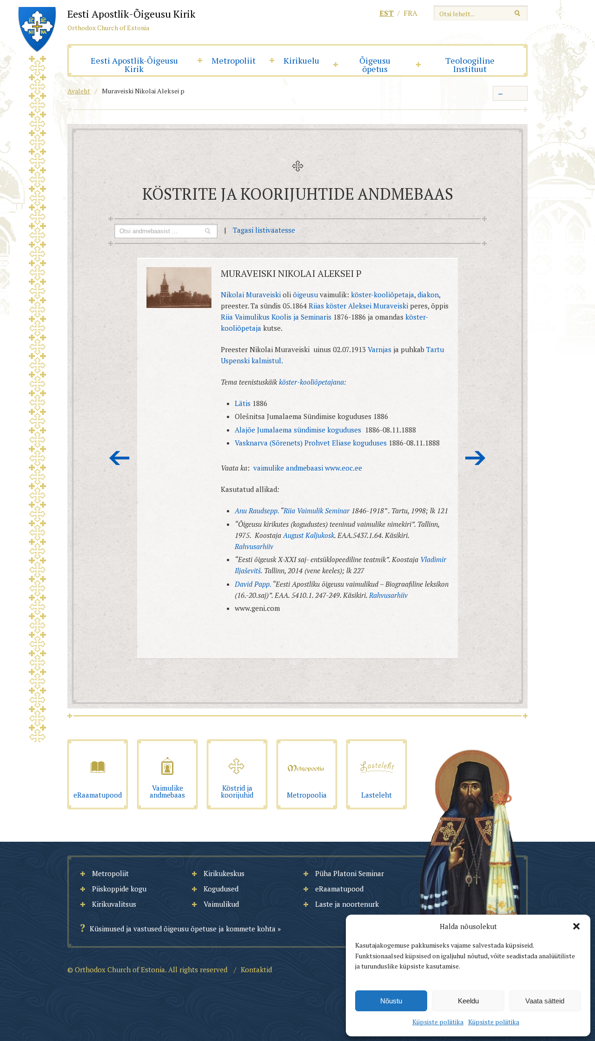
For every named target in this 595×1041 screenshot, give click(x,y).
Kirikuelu (301, 60)
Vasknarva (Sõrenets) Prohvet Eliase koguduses (312, 442)
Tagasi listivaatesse (264, 230)
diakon (428, 294)
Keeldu (468, 1001)
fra (410, 13)
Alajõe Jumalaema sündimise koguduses (298, 429)
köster (336, 305)
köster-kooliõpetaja (382, 294)
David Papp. (253, 584)
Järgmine (475, 458)
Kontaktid (256, 969)
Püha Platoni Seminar (349, 873)
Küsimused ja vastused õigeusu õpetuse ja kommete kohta (183, 928)
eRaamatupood (339, 888)
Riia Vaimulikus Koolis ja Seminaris (277, 316)
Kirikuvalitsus (114, 904)
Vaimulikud (221, 904)
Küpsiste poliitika (437, 1021)
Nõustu (391, 1001)
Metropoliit (234, 60)
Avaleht (78, 90)
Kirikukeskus (224, 873)
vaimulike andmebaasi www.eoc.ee (307, 467)
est (386, 13)
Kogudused (221, 888)
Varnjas (379, 349)
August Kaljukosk (308, 535)
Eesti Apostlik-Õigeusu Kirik (134, 64)
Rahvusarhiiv (254, 546)
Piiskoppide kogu (119, 888)
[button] (576, 926)
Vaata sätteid (544, 1001)
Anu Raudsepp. (257, 510)
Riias (316, 305)
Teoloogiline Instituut (470, 64)
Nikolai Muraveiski (251, 294)
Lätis (243, 403)
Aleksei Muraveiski (378, 305)
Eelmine (119, 458)
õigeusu (305, 294)
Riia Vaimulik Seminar (317, 510)
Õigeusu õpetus (374, 64)
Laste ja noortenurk (347, 904)
